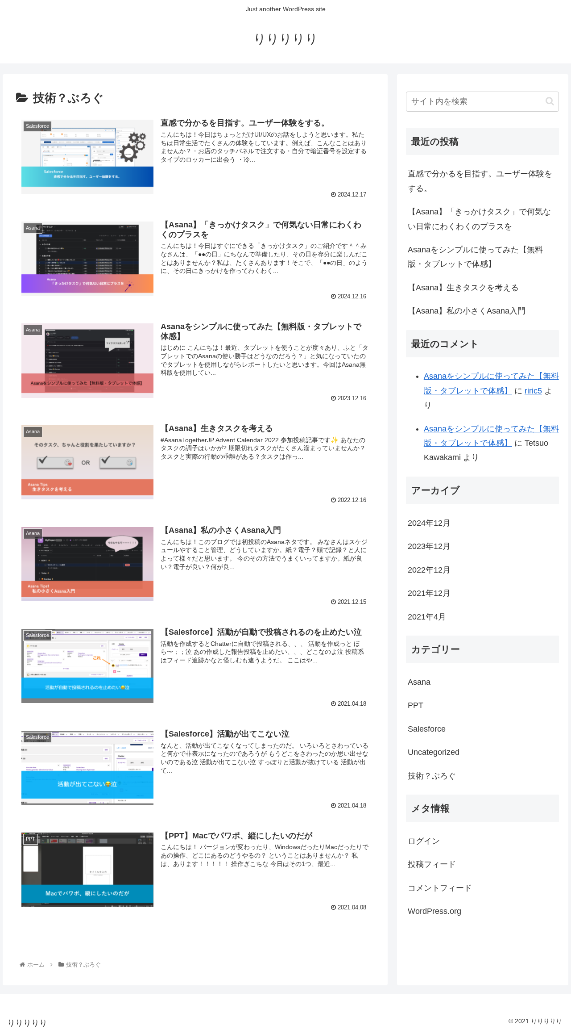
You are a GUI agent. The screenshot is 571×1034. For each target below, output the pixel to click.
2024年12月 (429, 523)
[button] (550, 101)
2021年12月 (429, 593)
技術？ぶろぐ (432, 775)
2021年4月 (427, 616)
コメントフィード (440, 887)
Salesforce (427, 728)
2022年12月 (429, 569)
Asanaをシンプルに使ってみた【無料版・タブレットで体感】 (475, 256)
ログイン (424, 840)
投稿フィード (432, 864)
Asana (419, 682)
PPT (415, 705)
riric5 (533, 390)
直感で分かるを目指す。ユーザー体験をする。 (480, 181)
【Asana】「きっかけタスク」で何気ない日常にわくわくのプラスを (479, 218)
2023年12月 (429, 546)
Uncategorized (433, 752)
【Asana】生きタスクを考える (463, 287)
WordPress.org (434, 911)
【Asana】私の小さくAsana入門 (466, 310)
